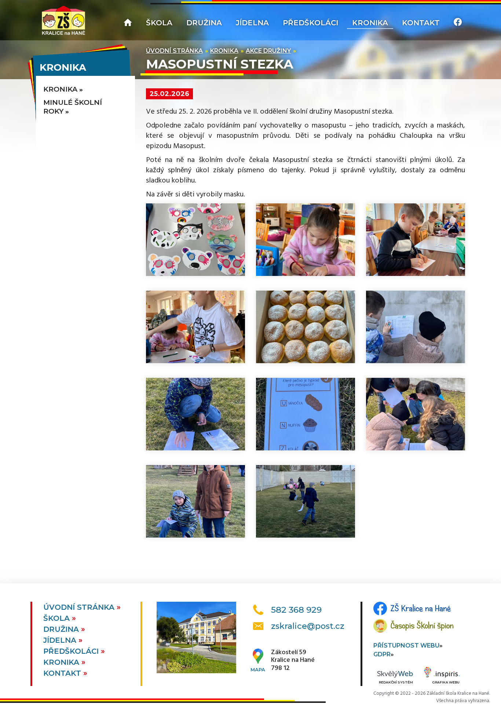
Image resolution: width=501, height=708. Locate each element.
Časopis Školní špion (422, 625)
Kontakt (421, 22)
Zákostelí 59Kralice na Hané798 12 (293, 660)
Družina (204, 22)
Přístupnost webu (406, 645)
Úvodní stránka (174, 50)
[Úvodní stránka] (63, 20)
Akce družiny (268, 50)
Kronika (370, 22)
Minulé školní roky (72, 106)
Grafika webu (446, 682)
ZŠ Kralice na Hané (421, 608)
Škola (159, 22)
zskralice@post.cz (307, 626)
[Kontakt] (458, 23)
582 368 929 (296, 610)
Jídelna (252, 22)
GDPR (382, 654)
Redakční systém (396, 682)
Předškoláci (310, 22)
